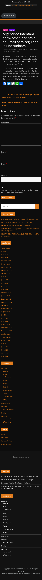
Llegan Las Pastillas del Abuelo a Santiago (15, 225)
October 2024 (5, 305)
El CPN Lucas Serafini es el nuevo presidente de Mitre (19, 219)
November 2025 (6, 270)
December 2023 (6, 328)
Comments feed (6, 441)
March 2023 (5, 356)
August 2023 (5, 340)
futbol (18, 52)
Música (3, 413)
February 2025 (6, 293)
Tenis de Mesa (8, 396)
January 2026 (5, 264)
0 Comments (34, 49)
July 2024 (4, 315)
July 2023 (4, 344)
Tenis (5, 393)
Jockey (5, 381)
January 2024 (5, 324)
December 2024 (6, 299)
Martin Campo (23, 49)
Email (4, 164)
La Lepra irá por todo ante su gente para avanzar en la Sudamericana (20, 96)
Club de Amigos (8, 409)
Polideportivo (7, 390)
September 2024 (6, 309)
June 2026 (4, 254)
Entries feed (5, 438)
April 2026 (4, 258)
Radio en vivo (9, 16)
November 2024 (6, 302)
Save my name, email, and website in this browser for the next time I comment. (20, 191)
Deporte (4, 368)
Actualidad (7, 419)
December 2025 (6, 267)
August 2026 (5, 248)
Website (4, 176)
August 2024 (5, 312)
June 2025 (4, 280)
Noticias (12, 30)
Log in (3, 435)
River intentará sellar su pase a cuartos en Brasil (20, 104)
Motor (5, 384)
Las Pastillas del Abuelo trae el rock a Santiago (17, 222)
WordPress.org (6, 444)
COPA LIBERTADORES (10, 52)
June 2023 (4, 347)
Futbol (5, 30)
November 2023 (6, 331)
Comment (5, 122)
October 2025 (5, 273)
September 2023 (6, 337)
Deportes (8, 377)
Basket (5, 371)
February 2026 (6, 261)
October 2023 (5, 334)
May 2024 (4, 321)
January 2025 (5, 296)
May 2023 (4, 350)
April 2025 (4, 286)
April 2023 (4, 353)
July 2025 (4, 277)
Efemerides (7, 422)
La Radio (4, 407)
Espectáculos (5, 403)
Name (4, 152)
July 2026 (4, 251)
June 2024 (4, 318)
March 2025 (5, 289)
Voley (5, 400)
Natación (6, 387)
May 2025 (4, 283)
